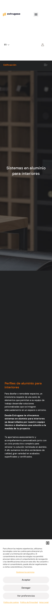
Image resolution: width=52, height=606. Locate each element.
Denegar (26, 587)
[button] (47, 543)
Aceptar (26, 579)
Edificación (9, 64)
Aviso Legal (44, 602)
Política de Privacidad (29, 602)
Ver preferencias (26, 595)
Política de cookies (11, 602)
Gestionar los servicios (25, 572)
